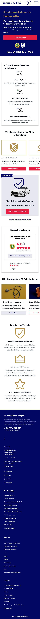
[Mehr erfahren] (13, 291)
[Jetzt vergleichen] (13, 147)
